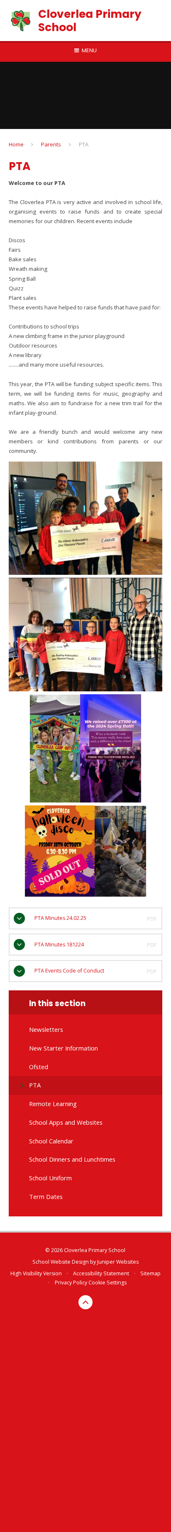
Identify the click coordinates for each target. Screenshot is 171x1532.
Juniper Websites (118, 1261)
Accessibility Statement (101, 1273)
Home (16, 144)
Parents (51, 144)
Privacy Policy (71, 1282)
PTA (83, 144)
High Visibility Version (36, 1273)
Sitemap (150, 1273)
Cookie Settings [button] (107, 1282)
